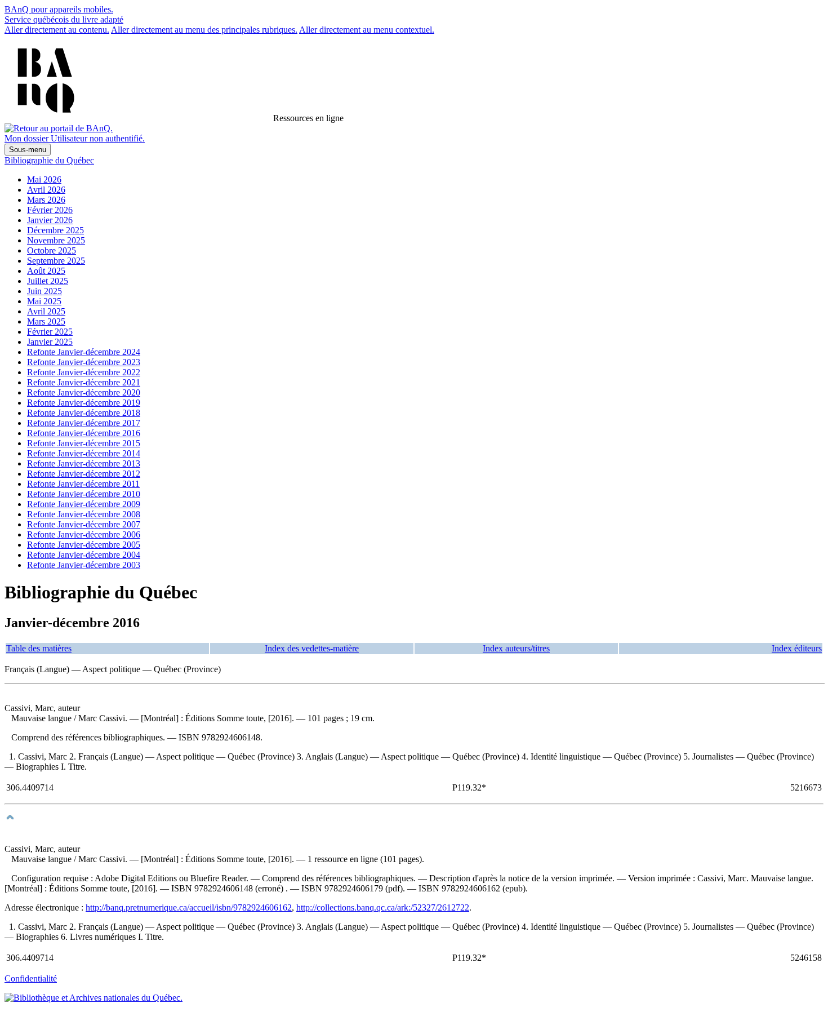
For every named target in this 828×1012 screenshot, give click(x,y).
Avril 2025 (46, 311)
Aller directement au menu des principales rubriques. (204, 29)
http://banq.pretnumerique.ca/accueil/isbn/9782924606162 (189, 907)
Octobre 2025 (51, 250)
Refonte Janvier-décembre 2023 (83, 362)
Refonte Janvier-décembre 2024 (83, 352)
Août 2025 (46, 271)
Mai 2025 (44, 301)
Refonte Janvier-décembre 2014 (83, 453)
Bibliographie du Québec (49, 160)
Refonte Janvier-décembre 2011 (83, 484)
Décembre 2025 (55, 230)
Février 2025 (50, 331)
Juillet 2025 (47, 281)
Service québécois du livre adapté (64, 19)
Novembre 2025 (56, 240)
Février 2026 (50, 210)
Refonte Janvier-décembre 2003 (83, 565)
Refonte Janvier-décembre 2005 (83, 544)
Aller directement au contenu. (57, 29)
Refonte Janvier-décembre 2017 (83, 423)
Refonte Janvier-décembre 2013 (83, 463)
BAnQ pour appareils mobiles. (59, 9)
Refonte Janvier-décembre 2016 (83, 433)
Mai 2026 (44, 179)
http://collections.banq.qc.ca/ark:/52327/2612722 (382, 907)
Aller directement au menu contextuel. (366, 29)
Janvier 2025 (50, 342)
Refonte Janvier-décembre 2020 (83, 392)
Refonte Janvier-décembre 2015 (83, 443)
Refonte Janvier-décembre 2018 (83, 413)
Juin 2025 (44, 291)
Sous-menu (27, 149)
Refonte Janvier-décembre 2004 (83, 555)
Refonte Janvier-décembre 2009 (83, 504)
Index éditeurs (797, 648)
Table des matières (39, 648)
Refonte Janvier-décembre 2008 (83, 514)
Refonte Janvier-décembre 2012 (83, 473)
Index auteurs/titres (516, 648)
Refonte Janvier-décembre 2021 (83, 382)
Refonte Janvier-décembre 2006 (83, 534)
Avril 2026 (46, 189)
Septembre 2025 (56, 260)
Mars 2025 (46, 321)
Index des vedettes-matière (312, 648)
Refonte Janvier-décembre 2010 (83, 494)
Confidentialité (31, 978)
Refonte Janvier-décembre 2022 (83, 372)
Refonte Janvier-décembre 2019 (83, 402)
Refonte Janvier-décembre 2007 (83, 524)
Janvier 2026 (50, 220)
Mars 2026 (46, 200)
